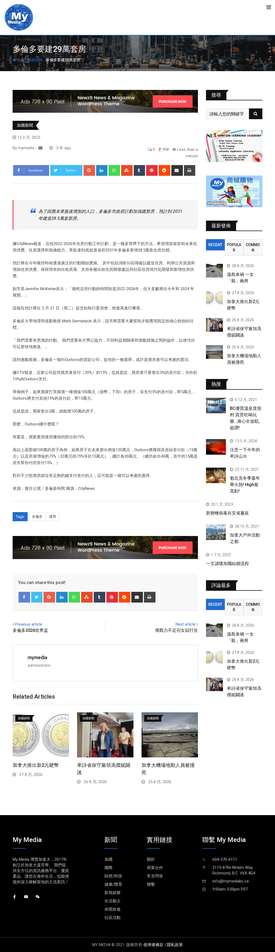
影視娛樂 (112, 892)
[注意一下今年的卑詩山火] (216, 447)
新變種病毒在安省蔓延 (227, 513)
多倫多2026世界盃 (30, 630)
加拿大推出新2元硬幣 (36, 765)
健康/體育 (113, 884)
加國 (108, 859)
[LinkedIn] (102, 170)
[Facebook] (24, 597)
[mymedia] (40, 147)
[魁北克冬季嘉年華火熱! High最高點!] (216, 475)
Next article (186, 624)
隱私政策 (175, 944)
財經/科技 (113, 876)
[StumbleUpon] (127, 170)
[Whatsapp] (114, 170)
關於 (151, 859)
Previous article (28, 624)
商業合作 (155, 867)
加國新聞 (35, 60)
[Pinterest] (152, 170)
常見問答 (155, 876)
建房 (52, 517)
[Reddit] (164, 170)
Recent (215, 245)
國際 (108, 867)
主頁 (20, 60)
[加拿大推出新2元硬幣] (214, 297)
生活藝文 (112, 901)
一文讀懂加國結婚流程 (227, 563)
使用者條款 (153, 944)
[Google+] (89, 170)
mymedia (37, 657)
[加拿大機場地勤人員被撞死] (214, 352)
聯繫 (151, 884)
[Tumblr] (139, 170)
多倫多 (37, 517)
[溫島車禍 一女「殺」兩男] (214, 270)
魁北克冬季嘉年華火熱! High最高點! (245, 485)
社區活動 (112, 917)
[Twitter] (37, 597)
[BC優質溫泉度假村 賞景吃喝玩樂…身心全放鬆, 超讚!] (216, 406)
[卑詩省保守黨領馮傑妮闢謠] (214, 324)
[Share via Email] (177, 170)
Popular (234, 247)
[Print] (190, 170)
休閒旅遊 (112, 909)
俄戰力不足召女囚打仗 (176, 630)
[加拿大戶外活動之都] (216, 532)
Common (253, 247)
